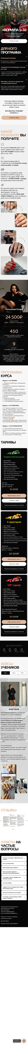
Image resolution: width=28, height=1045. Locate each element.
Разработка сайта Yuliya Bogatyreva (9, 1041)
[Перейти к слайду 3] (15, 802)
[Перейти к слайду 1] (12, 802)
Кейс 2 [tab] (14, 673)
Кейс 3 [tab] (22, 673)
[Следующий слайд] (26, 741)
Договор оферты (5, 1038)
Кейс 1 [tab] (5, 673)
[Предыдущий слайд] (1, 741)
